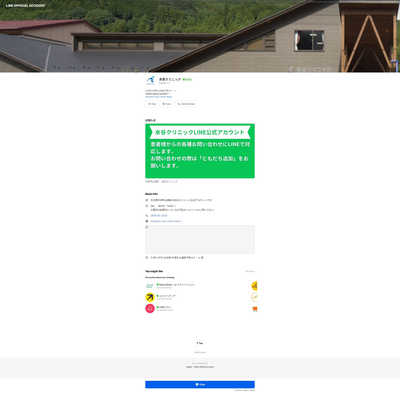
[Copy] (202, 257)
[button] (167, 104)
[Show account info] (187, 79)
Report (189, 367)
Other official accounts (204, 367)
